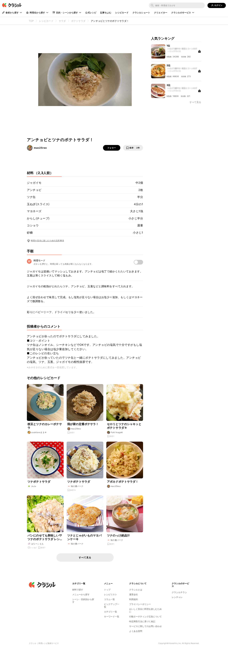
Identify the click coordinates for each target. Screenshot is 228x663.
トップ (107, 589)
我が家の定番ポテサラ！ (83, 424)
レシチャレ (177, 597)
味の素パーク (77, 486)
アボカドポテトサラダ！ (123, 481)
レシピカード (122, 12)
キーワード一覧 (111, 616)
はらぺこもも (37, 543)
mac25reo (40, 147)
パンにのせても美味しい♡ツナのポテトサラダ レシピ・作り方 (45, 537)
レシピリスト (110, 594)
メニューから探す (81, 594)
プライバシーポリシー (140, 604)
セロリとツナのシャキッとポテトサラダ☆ (124, 425)
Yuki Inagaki (117, 432)
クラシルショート (141, 12)
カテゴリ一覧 (110, 611)
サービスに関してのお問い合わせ (145, 626)
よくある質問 (135, 631)
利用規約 (133, 599)
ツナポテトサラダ (39, 481)
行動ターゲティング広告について (145, 616)
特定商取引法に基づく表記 (142, 621)
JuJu (33, 486)
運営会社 (133, 594)
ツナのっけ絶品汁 (118, 535)
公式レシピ (90, 12)
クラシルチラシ (179, 592)
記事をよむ (105, 12)
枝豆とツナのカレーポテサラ (45, 425)
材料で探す (77, 589)
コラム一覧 (109, 599)
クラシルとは (135, 589)
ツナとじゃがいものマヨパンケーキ (84, 537)
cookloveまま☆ (39, 432)
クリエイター (160, 12)
